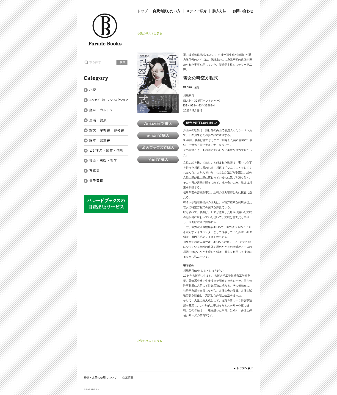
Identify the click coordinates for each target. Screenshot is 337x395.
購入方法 (219, 11)
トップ (142, 11)
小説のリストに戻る (149, 33)
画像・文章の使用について (100, 377)
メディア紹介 (196, 11)
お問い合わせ (243, 11)
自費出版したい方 (166, 11)
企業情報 (127, 377)
